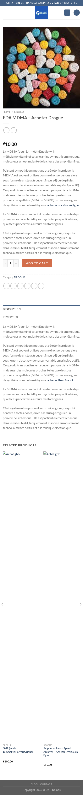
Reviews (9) (10, 317)
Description (12, 309)
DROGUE (19, 111)
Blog (34, 784)
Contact (46, 784)
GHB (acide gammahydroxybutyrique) (18, 750)
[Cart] (77, 12)
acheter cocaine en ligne (63, 205)
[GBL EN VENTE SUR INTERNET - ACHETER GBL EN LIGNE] (41, 12)
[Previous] (3, 612)
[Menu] (5, 12)
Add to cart (37, 263)
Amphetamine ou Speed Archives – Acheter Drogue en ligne (60, 752)
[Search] (67, 12)
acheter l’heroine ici (60, 380)
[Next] (80, 612)
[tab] (41, 309)
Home (7, 111)
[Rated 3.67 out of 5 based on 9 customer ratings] (41, 138)
